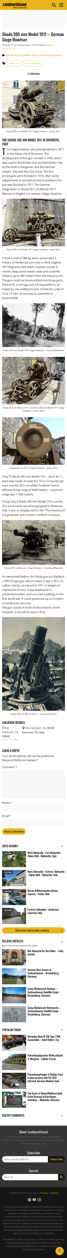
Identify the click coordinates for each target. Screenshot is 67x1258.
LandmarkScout (15, 5)
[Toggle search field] (53, 5)
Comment (9, 767)
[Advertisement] (33, 21)
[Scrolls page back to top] (59, 1251)
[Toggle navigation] (60, 5)
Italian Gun (14, 63)
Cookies (54, 1192)
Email (6, 816)
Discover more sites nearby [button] (32, 930)
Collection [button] (35, 73)
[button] (29, 1199)
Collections (9, 55)
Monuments (50, 45)
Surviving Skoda (32, 63)
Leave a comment (9, 48)
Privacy (44, 1192)
